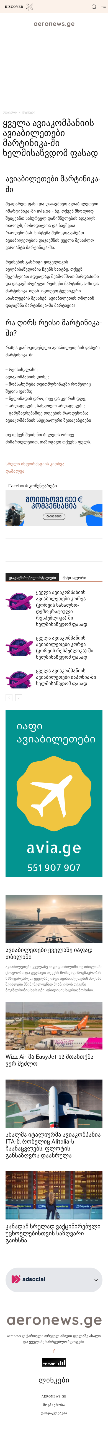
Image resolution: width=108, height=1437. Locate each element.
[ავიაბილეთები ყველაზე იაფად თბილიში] (54, 919)
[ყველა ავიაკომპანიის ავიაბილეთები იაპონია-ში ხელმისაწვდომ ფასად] (19, 678)
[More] (73, 549)
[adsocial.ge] (29, 1289)
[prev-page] (9, 697)
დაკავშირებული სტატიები (32, 578)
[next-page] (18, 697)
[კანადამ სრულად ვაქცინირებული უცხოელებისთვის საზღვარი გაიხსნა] (54, 1195)
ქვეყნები (28, 112)
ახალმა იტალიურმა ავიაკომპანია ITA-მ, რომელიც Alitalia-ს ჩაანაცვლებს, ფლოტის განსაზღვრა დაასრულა (53, 1145)
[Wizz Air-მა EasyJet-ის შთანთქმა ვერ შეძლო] (54, 1026)
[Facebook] (54, 1351)
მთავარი (10, 112)
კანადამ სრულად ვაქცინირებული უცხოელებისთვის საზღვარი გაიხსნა (53, 1233)
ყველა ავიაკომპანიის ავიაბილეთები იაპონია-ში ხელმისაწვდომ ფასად (66, 677)
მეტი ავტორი (74, 578)
